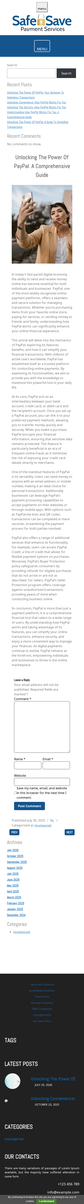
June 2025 (13, 880)
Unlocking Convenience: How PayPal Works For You (36, 102)
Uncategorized (43, 825)
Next (70, 832)
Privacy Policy (42, 996)
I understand (46, 1201)
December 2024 (16, 915)
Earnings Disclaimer (42, 1003)
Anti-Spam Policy (42, 1021)
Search (12, 65)
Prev (14, 832)
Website (20, 775)
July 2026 (13, 850)
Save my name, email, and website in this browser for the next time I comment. (42, 793)
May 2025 (13, 885)
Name (19, 759)
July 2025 (13, 874)
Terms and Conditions (42, 984)
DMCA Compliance (42, 1009)
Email (48, 759)
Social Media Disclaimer (42, 990)
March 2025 (14, 897)
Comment (22, 699)
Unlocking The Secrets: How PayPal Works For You (36, 107)
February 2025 (15, 903)
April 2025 (13, 891)
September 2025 (17, 862)
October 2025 (15, 856)
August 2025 (14, 868)
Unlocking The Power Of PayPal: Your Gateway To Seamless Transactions (54, 1079)
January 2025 (15, 909)
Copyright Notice (42, 1015)
